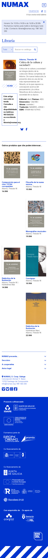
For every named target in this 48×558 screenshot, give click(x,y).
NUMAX (15, 4)
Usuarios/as (34, 11)
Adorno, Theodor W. (28, 59)
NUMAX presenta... (14, 356)
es (45, 11)
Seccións (10, 360)
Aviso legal (11, 368)
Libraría (8, 41)
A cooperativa (12, 364)
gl (42, 11)
